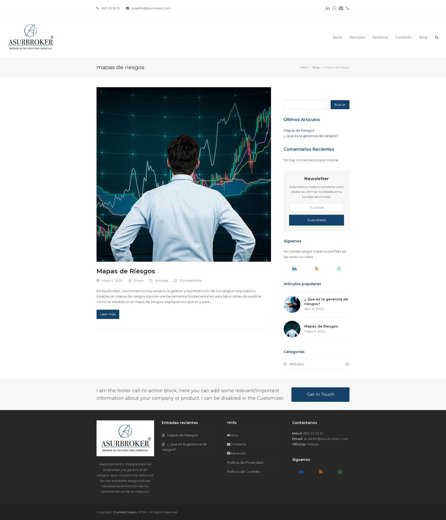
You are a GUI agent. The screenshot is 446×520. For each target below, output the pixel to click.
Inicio (234, 435)
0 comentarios (190, 280)
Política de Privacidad (245, 462)
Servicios (237, 453)
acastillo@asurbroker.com (151, 8)
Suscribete (316, 220)
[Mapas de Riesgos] (184, 174)
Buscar (340, 104)
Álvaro (139, 280)
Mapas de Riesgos (126, 271)
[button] (436, 37)
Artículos (161, 280)
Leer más (108, 314)
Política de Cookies (243, 471)
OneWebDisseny (125, 512)
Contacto (238, 444)
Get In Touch (320, 394)
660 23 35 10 (110, 8)
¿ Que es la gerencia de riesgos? (311, 136)
